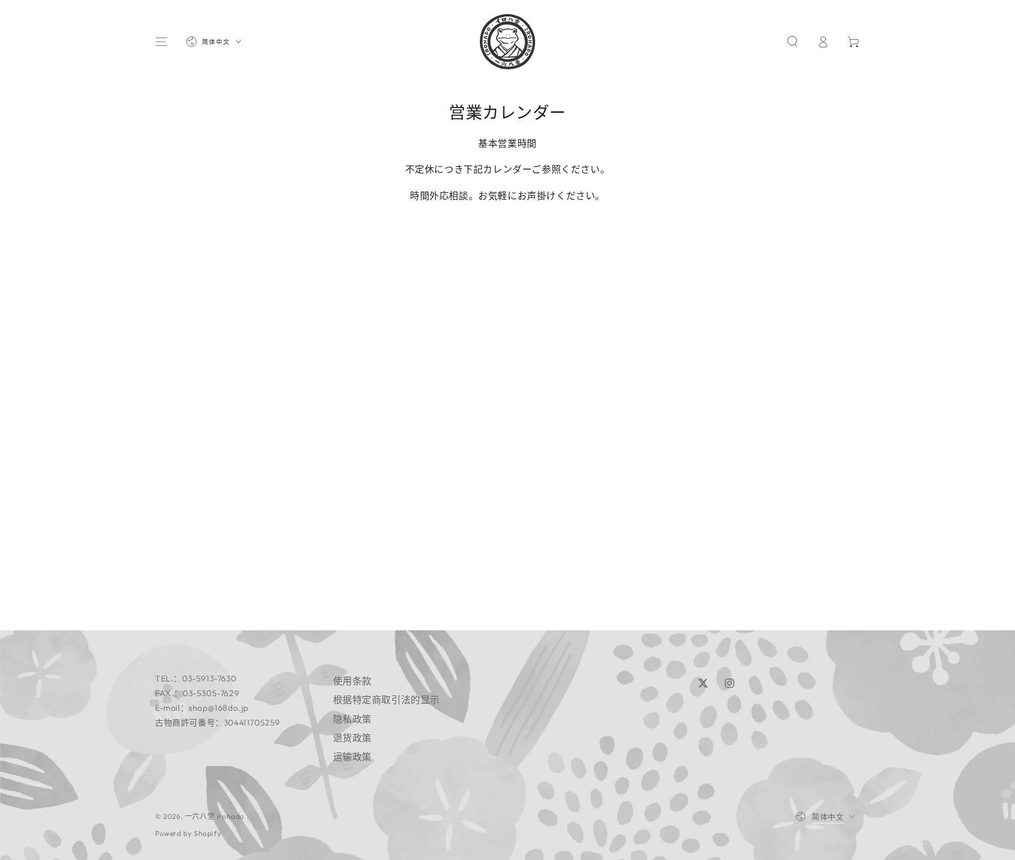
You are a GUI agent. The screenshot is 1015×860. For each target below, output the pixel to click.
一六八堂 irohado (216, 816)
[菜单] (161, 42)
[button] (792, 42)
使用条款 (352, 681)
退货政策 (352, 738)
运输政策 (352, 756)
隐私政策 (352, 719)
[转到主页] (507, 41)
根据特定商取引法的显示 (387, 700)
